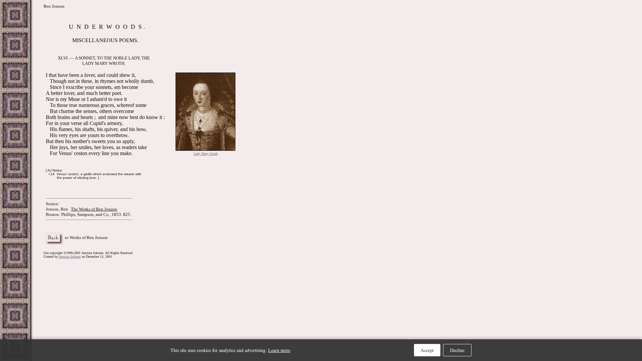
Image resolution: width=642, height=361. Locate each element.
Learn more (279, 350)
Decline (457, 350)
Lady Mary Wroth (206, 153)
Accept (427, 350)
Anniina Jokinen (70, 256)
